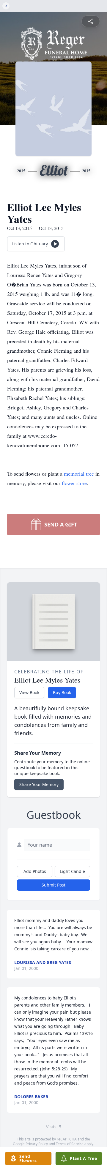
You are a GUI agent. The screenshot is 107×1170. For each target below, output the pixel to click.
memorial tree (79, 473)
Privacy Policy (37, 1143)
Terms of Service (70, 1143)
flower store (74, 483)
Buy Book (62, 692)
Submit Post (53, 885)
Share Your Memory (39, 784)
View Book (29, 692)
